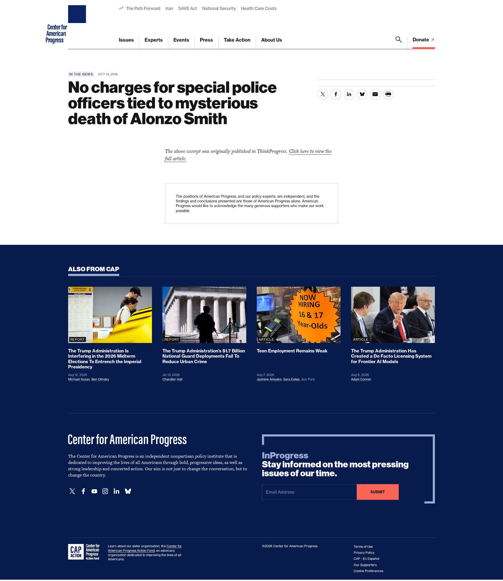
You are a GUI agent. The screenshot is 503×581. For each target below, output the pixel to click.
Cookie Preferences (368, 571)
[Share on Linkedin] (349, 94)
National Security (219, 8)
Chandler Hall (172, 379)
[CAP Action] (85, 552)
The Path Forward (143, 8)
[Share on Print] (388, 94)
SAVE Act (187, 8)
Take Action (237, 40)
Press (206, 40)
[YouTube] (94, 491)
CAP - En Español (366, 559)
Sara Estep (291, 379)
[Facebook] (83, 491)
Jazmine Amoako (269, 379)
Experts (154, 40)
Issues (126, 40)
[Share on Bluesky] (362, 94)
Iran (169, 8)
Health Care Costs (258, 8)
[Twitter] (72, 491)
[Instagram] (105, 491)
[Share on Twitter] (323, 94)
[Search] (399, 42)
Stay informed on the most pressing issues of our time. (335, 464)
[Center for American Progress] (78, 24)
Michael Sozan (79, 379)
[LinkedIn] (116, 491)
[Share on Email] (375, 94)
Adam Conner (361, 379)
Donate (421, 40)
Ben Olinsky (100, 379)
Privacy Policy (364, 553)
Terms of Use (363, 547)
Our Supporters (365, 565)
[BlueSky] (128, 491)
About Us (271, 40)
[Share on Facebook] (336, 94)
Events (181, 40)
